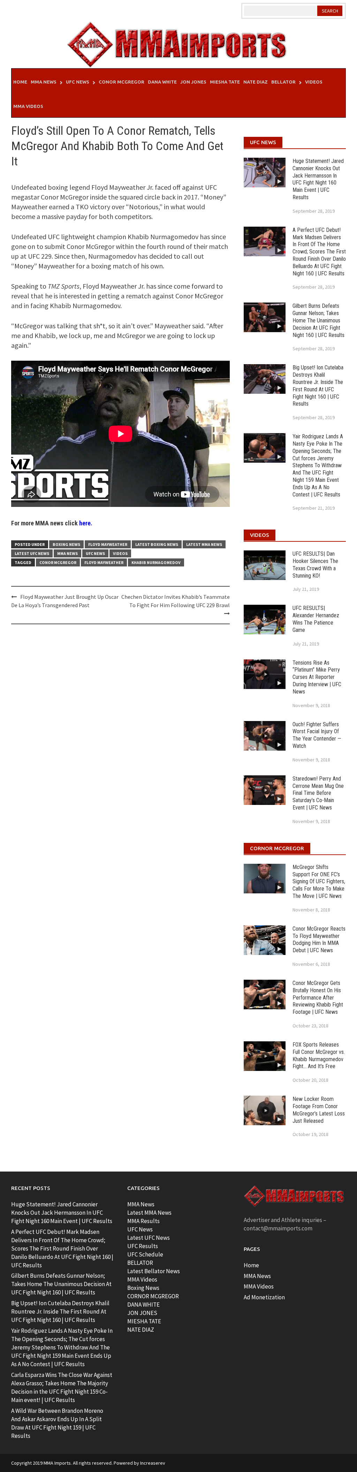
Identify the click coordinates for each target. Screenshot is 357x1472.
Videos (313, 81)
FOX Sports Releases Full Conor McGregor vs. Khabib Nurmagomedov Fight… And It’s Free (319, 1055)
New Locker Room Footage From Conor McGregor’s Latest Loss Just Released (319, 1110)
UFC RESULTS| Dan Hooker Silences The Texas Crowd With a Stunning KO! (315, 564)
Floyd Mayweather (107, 544)
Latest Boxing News (156, 544)
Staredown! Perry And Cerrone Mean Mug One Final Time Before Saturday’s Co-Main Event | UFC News (318, 793)
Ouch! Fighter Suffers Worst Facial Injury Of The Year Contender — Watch (317, 735)
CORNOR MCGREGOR (153, 1296)
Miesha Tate (225, 81)
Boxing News (66, 544)
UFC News (77, 81)
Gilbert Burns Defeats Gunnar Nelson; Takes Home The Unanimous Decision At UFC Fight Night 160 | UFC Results (318, 320)
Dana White (162, 81)
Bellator (283, 81)
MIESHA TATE (144, 1321)
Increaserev (152, 1463)
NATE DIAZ (140, 1329)
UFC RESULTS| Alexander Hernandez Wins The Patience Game (316, 619)
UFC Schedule (145, 1254)
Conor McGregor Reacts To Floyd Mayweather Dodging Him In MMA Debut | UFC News (319, 939)
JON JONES (142, 1313)
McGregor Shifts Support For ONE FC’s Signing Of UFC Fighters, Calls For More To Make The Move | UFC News (319, 881)
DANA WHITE (143, 1304)
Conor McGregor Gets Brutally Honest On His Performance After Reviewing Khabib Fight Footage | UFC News (318, 997)
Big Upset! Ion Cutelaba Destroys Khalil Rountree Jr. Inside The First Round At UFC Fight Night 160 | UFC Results (318, 385)
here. (85, 523)
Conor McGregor (121, 81)
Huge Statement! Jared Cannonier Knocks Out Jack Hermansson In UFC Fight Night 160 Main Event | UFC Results (318, 179)
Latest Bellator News (153, 1271)
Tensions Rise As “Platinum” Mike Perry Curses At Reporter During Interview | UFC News (317, 677)
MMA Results (143, 1221)
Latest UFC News (32, 553)
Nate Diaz (255, 81)
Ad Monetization (264, 1297)
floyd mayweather (103, 562)
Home (20, 81)
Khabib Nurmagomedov (156, 562)
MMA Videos (28, 106)
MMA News (43, 81)
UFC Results (142, 1246)
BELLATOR (140, 1263)
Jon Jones (193, 81)
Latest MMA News (204, 544)
